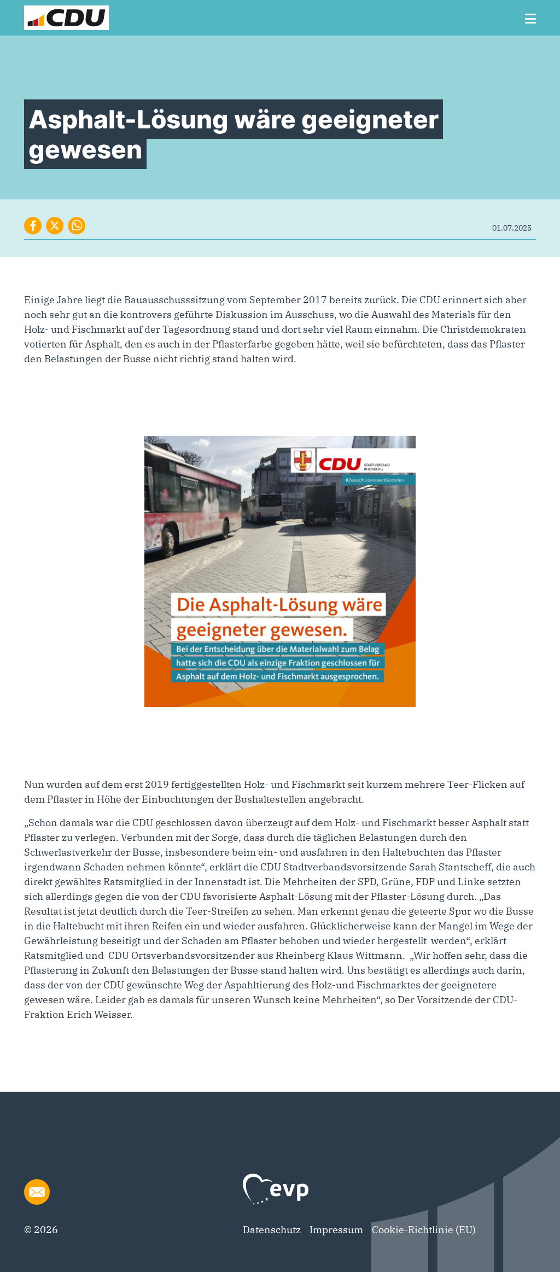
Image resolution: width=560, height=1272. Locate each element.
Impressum (336, 1229)
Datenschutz (272, 1229)
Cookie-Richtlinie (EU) (424, 1229)
